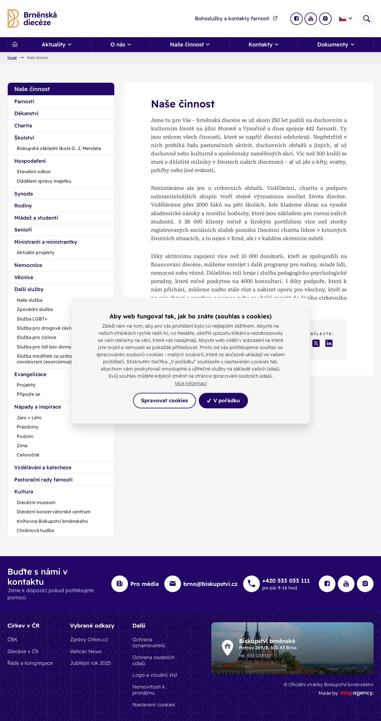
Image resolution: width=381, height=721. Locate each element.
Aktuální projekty (35, 252)
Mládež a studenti (36, 218)
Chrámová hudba (35, 530)
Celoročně (28, 455)
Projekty (26, 385)
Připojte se (28, 394)
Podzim (25, 436)
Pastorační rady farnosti (43, 479)
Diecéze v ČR (22, 651)
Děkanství (26, 113)
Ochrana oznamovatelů (148, 642)
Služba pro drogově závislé (46, 328)
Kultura (23, 491)
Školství (24, 137)
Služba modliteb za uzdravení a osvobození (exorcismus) (51, 359)
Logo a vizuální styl (154, 675)
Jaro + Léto (29, 417)
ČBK (12, 639)
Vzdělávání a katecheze (42, 467)
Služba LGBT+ (32, 319)
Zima (22, 445)
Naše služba (29, 300)
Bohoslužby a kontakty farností (232, 18)
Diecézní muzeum (36, 502)
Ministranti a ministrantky (45, 242)
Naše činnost (32, 89)
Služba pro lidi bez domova (46, 347)
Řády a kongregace (30, 663)
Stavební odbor (34, 171)
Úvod (12, 58)
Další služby (28, 289)
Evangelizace (30, 374)
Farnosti (24, 101)
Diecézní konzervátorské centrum (53, 511)
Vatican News (86, 651)
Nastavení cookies (153, 704)
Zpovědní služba (35, 309)
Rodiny (23, 205)
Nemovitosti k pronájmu (148, 690)
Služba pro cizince (36, 337)
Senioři (23, 229)
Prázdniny (27, 427)
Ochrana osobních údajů (153, 660)
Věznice (23, 277)
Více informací (191, 383)
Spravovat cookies (164, 400)
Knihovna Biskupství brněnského (52, 521)
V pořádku (226, 400)
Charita (23, 125)
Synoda (23, 193)
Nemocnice (28, 265)
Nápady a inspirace (37, 406)
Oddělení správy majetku (44, 181)
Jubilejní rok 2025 (90, 663)
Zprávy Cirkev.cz (89, 639)
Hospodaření (30, 161)
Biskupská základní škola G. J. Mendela (59, 148)
